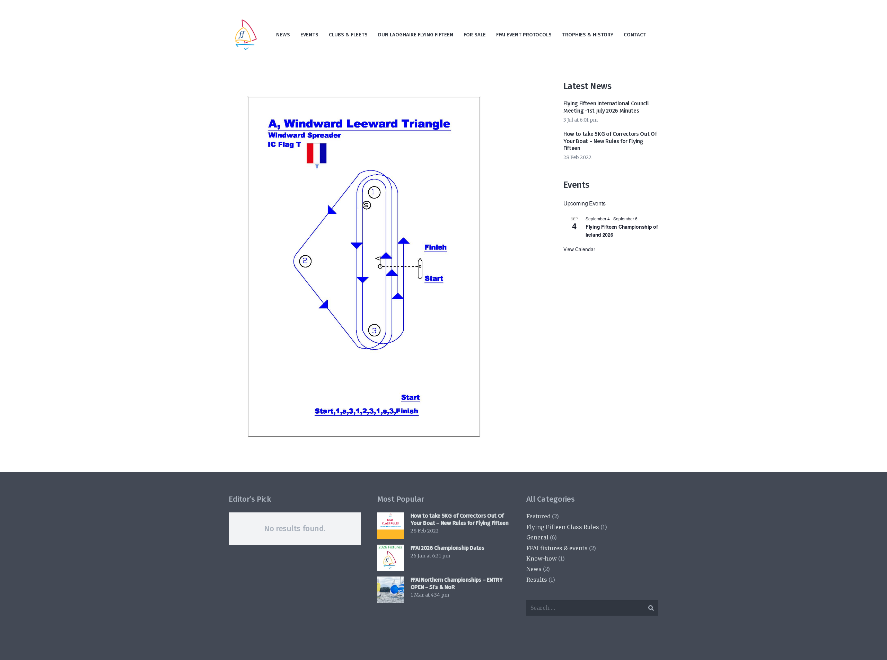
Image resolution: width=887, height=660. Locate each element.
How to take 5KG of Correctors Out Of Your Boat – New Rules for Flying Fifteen (610, 141)
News (534, 568)
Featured (538, 516)
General (537, 537)
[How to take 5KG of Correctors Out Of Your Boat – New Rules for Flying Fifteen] (390, 525)
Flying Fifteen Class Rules (562, 526)
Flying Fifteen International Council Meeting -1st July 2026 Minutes (606, 107)
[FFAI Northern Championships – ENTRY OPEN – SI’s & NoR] (390, 590)
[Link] (246, 34)
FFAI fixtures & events (557, 548)
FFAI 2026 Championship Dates (447, 548)
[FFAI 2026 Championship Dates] (390, 558)
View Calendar (579, 249)
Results (536, 579)
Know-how (541, 558)
